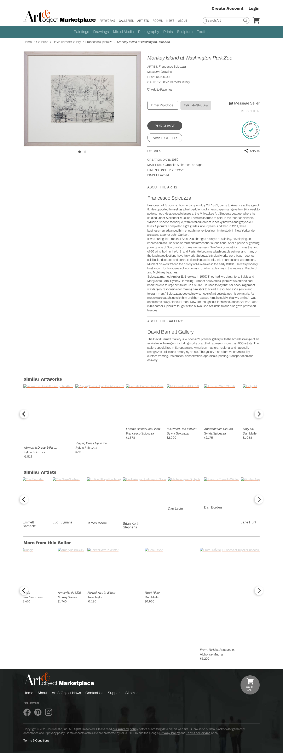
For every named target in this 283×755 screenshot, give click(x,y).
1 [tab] (79, 152)
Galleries (126, 20)
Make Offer (165, 138)
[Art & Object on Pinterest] (37, 712)
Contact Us (94, 693)
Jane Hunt (248, 522)
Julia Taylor (95, 597)
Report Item (250, 111)
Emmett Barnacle (29, 524)
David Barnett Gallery (176, 82)
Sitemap (132, 693)
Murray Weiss (67, 597)
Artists (143, 20)
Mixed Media (123, 32)
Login (254, 8)
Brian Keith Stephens (131, 525)
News (170, 20)
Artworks (107, 20)
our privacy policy (125, 729)
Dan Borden (213, 507)
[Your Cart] (256, 20)
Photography (148, 32)
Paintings (81, 32)
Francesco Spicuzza (172, 66)
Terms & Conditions (36, 740)
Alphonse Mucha (211, 654)
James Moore (97, 523)
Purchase (165, 126)
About (182, 20)
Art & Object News (66, 693)
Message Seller (246, 103)
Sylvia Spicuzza (34, 452)
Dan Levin (175, 508)
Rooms (158, 20)
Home (28, 693)
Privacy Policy (169, 733)
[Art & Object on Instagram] (48, 712)
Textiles (203, 32)
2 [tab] (85, 152)
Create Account (227, 8)
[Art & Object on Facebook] (27, 712)
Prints (168, 32)
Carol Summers (32, 597)
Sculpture (185, 32)
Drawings (101, 32)
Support (114, 693)
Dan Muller (250, 433)
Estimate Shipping (196, 105)
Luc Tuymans (62, 522)
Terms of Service (198, 733)
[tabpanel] (82, 99)
